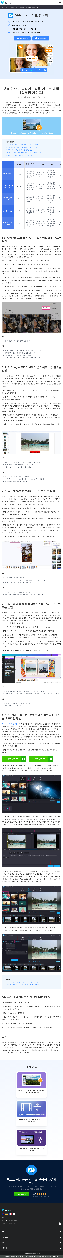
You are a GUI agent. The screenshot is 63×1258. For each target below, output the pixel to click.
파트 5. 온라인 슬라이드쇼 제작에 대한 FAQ (19, 155)
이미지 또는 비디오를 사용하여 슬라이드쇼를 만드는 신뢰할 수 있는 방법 (31, 1091)
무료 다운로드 (24, 38)
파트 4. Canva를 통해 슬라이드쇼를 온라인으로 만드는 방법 (23, 152)
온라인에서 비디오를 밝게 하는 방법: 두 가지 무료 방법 (32, 1149)
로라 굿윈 (20, 97)
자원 (5, 7)
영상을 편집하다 (12, 7)
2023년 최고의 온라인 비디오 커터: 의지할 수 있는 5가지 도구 (24, 984)
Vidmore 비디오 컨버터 (31, 15)
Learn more (48, 1256)
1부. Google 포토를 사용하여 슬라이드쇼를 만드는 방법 (22, 144)
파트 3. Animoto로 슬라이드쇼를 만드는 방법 (19, 150)
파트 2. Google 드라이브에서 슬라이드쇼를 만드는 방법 (22, 147)
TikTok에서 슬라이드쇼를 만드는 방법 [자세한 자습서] (22, 982)
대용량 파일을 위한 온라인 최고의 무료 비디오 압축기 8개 (31, 1120)
